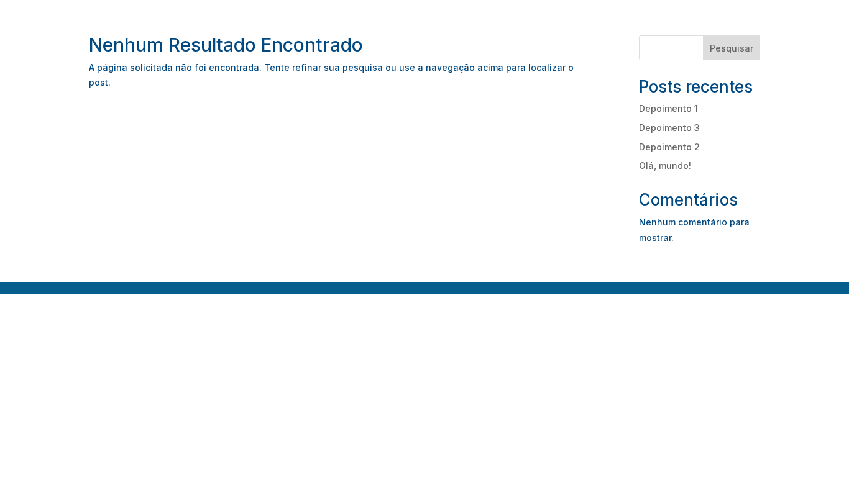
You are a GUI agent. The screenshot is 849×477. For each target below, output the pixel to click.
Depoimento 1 (668, 108)
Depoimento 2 (669, 147)
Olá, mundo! (665, 165)
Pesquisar (731, 48)
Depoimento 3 (669, 127)
